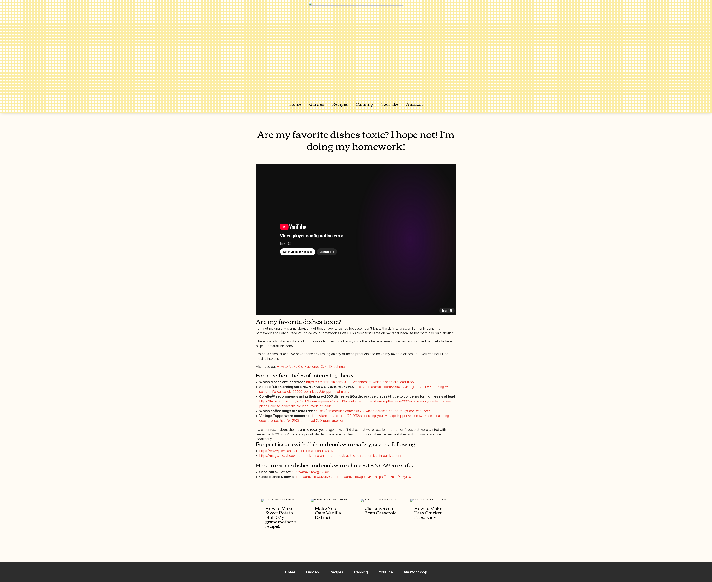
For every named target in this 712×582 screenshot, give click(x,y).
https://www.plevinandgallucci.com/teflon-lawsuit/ (296, 451)
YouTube (389, 104)
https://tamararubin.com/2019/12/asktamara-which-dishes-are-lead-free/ (360, 382)
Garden (316, 104)
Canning (364, 104)
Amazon (414, 104)
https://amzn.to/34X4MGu (314, 477)
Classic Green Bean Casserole (380, 510)
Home (295, 104)
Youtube (386, 572)
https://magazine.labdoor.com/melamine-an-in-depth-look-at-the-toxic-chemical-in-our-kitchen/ (330, 456)
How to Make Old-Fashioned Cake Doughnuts (311, 366)
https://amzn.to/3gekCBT (354, 477)
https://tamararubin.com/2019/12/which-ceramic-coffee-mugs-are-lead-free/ (373, 411)
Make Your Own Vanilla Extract (328, 512)
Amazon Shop (415, 572)
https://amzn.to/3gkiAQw (310, 472)
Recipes (340, 104)
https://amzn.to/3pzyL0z (393, 477)
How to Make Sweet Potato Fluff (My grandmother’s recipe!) (280, 517)
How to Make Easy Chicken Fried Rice (428, 512)
